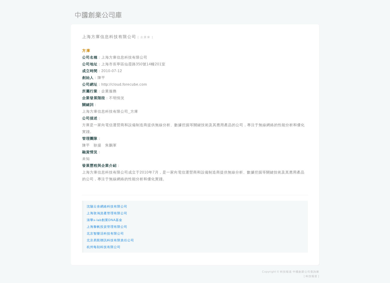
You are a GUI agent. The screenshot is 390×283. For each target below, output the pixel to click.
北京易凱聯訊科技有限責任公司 (110, 240)
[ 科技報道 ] (311, 276)
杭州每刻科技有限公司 (104, 247)
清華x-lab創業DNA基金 (104, 220)
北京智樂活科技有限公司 (105, 233)
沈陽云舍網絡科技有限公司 (107, 206)
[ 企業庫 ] (145, 37)
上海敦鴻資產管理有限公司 (107, 213)
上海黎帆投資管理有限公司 (107, 226)
